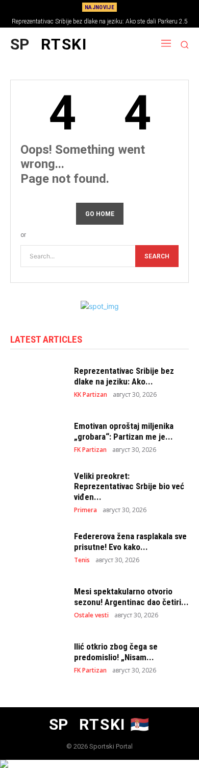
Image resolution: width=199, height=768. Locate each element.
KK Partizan (90, 395)
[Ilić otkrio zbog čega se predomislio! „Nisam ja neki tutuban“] (37, 657)
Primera (85, 510)
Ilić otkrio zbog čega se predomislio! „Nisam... (116, 651)
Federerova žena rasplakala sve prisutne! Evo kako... (130, 541)
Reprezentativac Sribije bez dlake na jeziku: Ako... (124, 376)
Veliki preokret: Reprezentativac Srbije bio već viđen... (129, 486)
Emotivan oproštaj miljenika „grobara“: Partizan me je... (123, 431)
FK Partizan (90, 450)
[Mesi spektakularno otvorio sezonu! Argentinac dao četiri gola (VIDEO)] (37, 602)
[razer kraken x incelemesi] (99, 764)
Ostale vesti (91, 615)
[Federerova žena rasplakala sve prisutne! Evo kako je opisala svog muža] (37, 547)
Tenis (82, 560)
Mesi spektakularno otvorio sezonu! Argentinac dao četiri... (131, 596)
